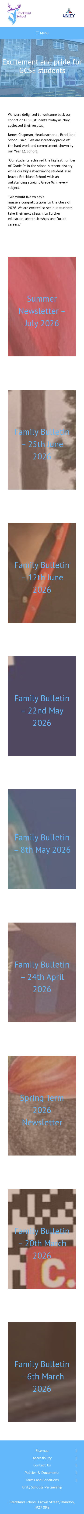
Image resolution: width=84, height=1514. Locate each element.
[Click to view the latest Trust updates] (69, 13)
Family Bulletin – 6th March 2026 (42, 1376)
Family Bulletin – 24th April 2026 (42, 976)
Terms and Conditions (42, 1480)
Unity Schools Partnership (42, 1487)
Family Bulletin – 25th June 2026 (42, 444)
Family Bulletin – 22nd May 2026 (42, 710)
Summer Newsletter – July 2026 (42, 311)
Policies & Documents (42, 1472)
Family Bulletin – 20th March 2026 (42, 1243)
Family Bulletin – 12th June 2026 (42, 577)
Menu (44, 33)
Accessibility (42, 1458)
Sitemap (42, 1450)
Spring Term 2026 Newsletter (42, 1110)
